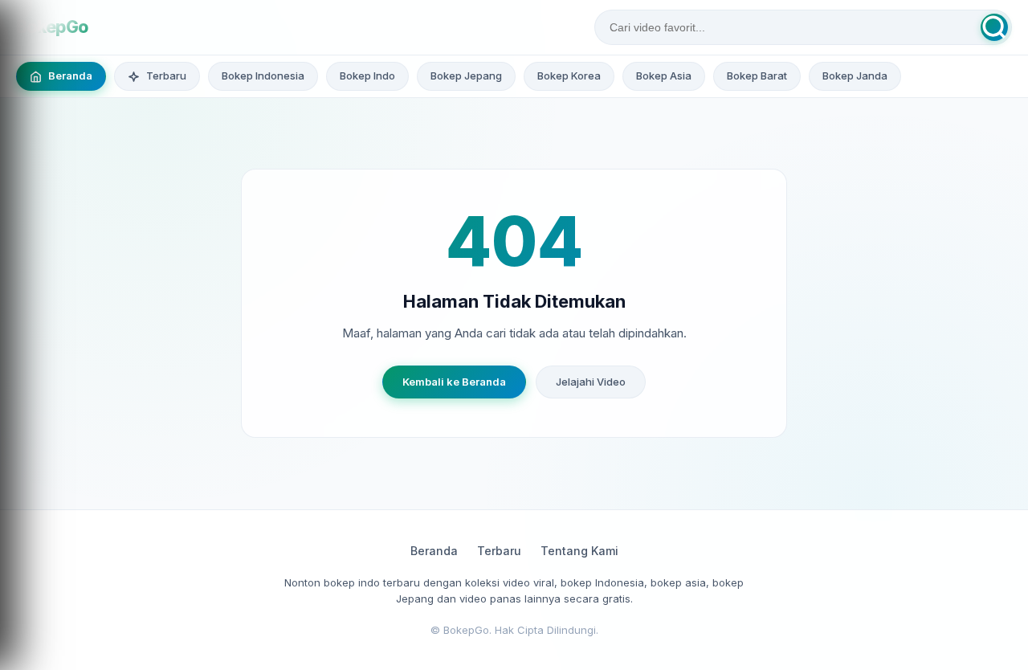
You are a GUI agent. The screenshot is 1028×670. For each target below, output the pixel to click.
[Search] (994, 27)
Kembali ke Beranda (454, 381)
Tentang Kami (579, 551)
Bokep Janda (854, 75)
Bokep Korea (569, 75)
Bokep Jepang (466, 75)
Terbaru (499, 551)
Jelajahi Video (591, 381)
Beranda (434, 551)
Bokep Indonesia (263, 75)
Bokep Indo (367, 75)
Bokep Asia (663, 75)
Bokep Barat (757, 75)
